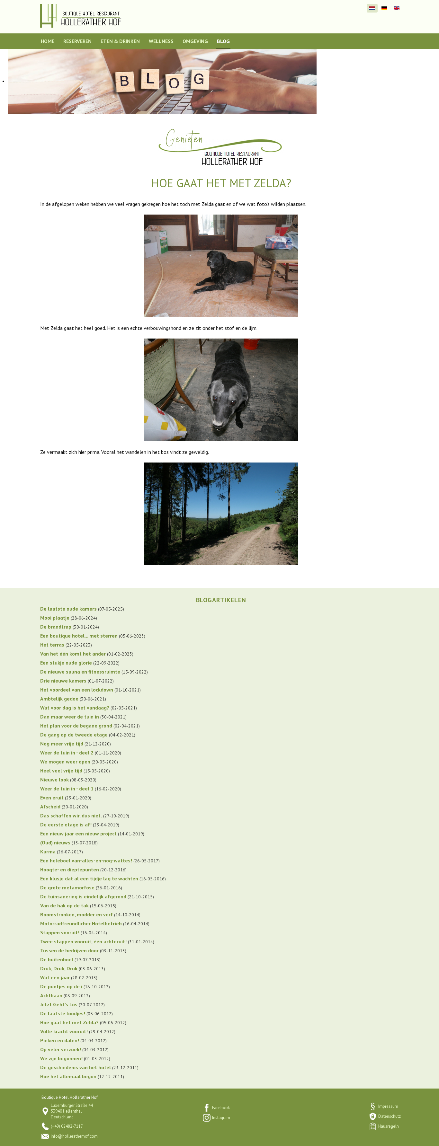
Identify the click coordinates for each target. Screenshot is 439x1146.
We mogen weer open (65, 761)
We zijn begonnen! (61, 1058)
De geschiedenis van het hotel (75, 1067)
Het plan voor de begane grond (76, 725)
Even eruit (52, 797)
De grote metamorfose (67, 887)
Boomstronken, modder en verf (76, 914)
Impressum (388, 1106)
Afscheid (50, 806)
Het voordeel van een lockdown (76, 689)
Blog (223, 41)
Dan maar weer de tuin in (69, 716)
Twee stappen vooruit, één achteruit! (83, 941)
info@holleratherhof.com (74, 1136)
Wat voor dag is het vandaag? (74, 707)
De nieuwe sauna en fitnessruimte (80, 671)
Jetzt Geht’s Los (58, 1004)
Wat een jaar (55, 977)
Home (47, 41)
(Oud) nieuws (55, 842)
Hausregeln (388, 1126)
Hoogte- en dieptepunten (69, 869)
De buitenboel (56, 959)
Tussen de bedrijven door (69, 950)
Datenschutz (389, 1116)
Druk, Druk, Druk (58, 968)
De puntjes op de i (61, 986)
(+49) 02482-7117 (67, 1126)
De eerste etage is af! (66, 824)
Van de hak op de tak (64, 905)
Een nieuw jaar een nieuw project (78, 833)
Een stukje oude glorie (66, 662)
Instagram (221, 1117)
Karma (48, 851)
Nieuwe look (54, 779)
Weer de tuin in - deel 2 (67, 752)
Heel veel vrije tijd (61, 770)
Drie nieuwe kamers (63, 680)
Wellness (161, 41)
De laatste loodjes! (62, 1013)
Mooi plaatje (54, 617)
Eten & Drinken (120, 41)
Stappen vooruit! (59, 932)
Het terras (52, 644)
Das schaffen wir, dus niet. (71, 815)
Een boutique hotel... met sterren (79, 635)
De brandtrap (55, 626)
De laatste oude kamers (68, 608)
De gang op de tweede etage (74, 734)
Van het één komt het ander (73, 653)
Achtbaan (51, 995)
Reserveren (77, 41)
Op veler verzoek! (60, 1049)
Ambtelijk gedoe (59, 698)
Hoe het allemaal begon (68, 1076)
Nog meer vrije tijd (61, 743)
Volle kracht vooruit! (64, 1031)
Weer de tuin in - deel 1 (67, 788)
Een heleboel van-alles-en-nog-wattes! (86, 860)
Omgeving (195, 41)
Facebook (221, 1107)
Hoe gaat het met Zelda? (69, 1022)
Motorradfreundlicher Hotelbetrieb (81, 923)
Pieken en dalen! (59, 1040)
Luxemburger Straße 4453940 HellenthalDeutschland (72, 1111)
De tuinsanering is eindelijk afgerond (83, 896)
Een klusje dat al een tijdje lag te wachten (89, 878)
